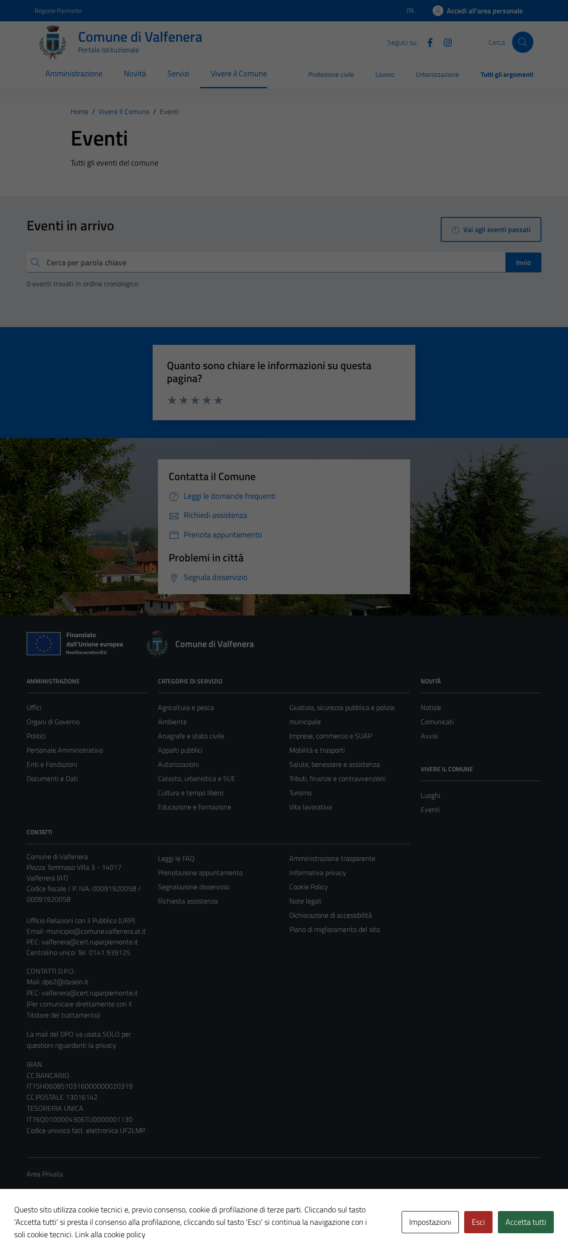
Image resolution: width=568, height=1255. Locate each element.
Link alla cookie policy (110, 1234)
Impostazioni (430, 1222)
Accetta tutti (525, 1222)
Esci (478, 1222)
